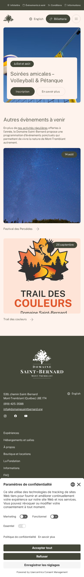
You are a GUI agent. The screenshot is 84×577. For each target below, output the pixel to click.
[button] (76, 19)
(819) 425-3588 (13, 403)
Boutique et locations (17, 454)
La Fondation (11, 461)
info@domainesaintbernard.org (23, 409)
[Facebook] (15, 416)
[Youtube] (26, 416)
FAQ (6, 475)
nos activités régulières (33, 128)
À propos (9, 447)
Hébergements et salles (18, 440)
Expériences (11, 433)
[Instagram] (5, 416)
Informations (11, 468)
